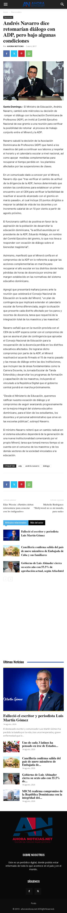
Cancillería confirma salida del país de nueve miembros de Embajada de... (41, 761)
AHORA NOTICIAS (15, 46)
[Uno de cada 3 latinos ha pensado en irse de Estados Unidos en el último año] (11, 746)
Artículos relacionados (16, 522)
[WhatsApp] (29, 53)
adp (20, 466)
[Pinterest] (21, 53)
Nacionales (16, 12)
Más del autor (36, 522)
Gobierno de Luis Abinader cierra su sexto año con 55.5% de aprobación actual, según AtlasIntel (42, 567)
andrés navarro (32, 466)
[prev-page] (5, 579)
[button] (5, 4)
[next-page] (10, 579)
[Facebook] (6, 53)
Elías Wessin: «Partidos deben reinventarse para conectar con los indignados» (18, 508)
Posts (33, 903)
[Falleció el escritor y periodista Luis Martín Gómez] (11, 535)
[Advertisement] (33, 620)
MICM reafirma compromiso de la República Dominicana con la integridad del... (42, 794)
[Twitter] (14, 53)
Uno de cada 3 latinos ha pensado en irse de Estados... (40, 744)
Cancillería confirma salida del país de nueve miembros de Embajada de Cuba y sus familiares (42, 551)
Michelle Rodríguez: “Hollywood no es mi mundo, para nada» (49, 508)
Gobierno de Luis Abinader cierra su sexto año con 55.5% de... (41, 778)
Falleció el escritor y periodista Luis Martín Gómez (40, 533)
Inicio (5, 12)
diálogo (46, 466)
